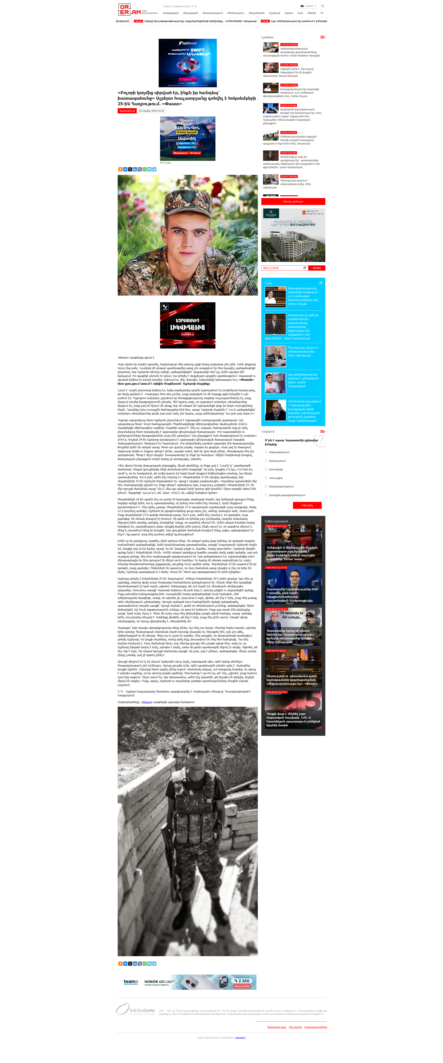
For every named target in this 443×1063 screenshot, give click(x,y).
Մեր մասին (295, 1027)
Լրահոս (267, 37)
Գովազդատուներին (315, 1027)
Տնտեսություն (235, 12)
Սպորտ (289, 12)
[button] (254, 710)
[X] (130, 169)
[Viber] (140, 169)
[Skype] (149, 169)
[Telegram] (154, 169)
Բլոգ (300, 12)
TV (321, 12)
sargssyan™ (241, 1037)
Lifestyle (311, 12)
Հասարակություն (212, 12)
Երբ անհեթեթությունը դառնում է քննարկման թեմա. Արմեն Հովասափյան (237, 21)
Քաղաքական (171, 12)
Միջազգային (190, 12)
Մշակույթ (274, 12)
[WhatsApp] (145, 169)
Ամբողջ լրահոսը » (293, 201)
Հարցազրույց (127, 110)
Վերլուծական (256, 12)
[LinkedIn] (135, 169)
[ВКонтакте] (125, 169)
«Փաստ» (146, 702)
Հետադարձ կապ (276, 1027)
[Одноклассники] (120, 169)
